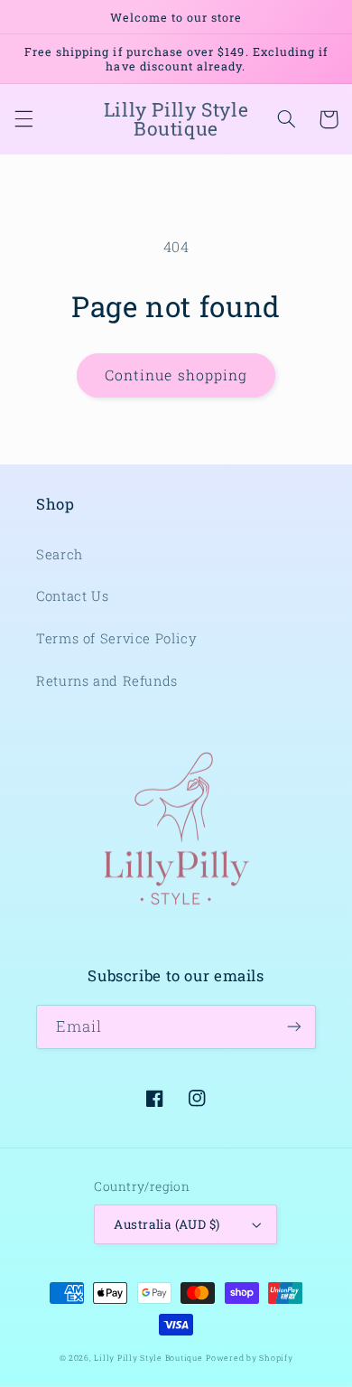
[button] (23, 119)
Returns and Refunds (107, 680)
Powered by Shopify (249, 1358)
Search (59, 554)
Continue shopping (176, 374)
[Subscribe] (294, 1027)
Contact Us (72, 595)
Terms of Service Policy (117, 638)
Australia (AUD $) (166, 1224)
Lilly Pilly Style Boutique (148, 1358)
